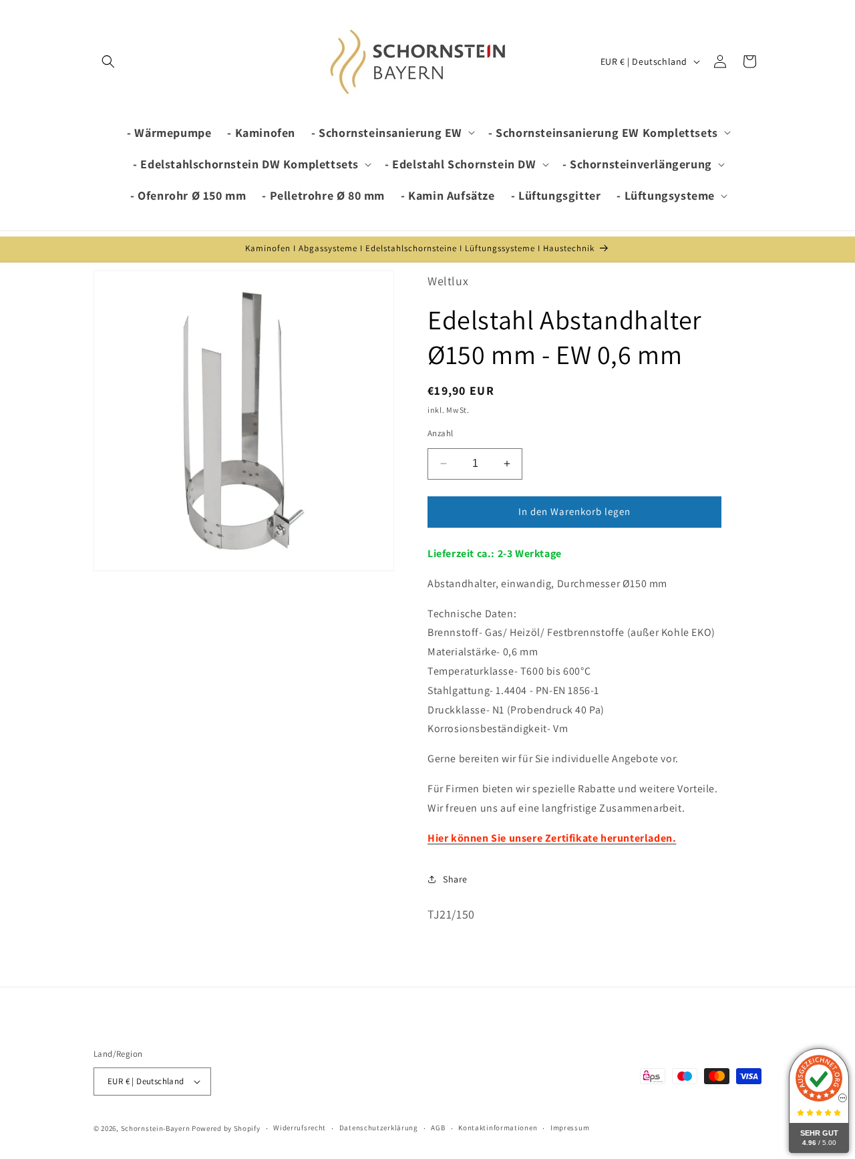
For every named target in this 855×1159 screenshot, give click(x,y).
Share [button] (455, 879)
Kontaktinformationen (497, 1127)
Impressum (569, 1127)
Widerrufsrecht (299, 1127)
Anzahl (440, 433)
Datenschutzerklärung (378, 1127)
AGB (438, 1127)
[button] (108, 61)
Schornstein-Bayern (155, 1128)
